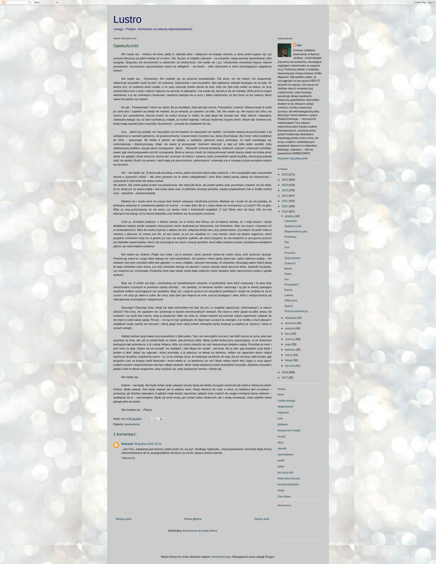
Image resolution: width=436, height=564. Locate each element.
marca (289, 355)
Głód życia (290, 300)
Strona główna (193, 519)
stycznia (290, 365)
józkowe (283, 424)
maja (288, 344)
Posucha (289, 252)
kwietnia (290, 349)
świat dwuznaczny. (289, 478)
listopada (291, 317)
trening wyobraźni (288, 484)
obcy (280, 442)
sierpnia (290, 328)
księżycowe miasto (289, 430)
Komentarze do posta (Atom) (200, 530)
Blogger (269, 556)
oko (299, 45)
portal (281, 460)
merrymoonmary (221, 556)
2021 (285, 201)
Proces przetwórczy (296, 311)
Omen (288, 273)
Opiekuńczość (293, 226)
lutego (289, 360)
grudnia (290, 216)
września (291, 323)
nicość (281, 436)
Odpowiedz (128, 458)
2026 (285, 174)
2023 (285, 190)
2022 (285, 195)
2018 (285, 372)
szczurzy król (285, 472)
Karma (288, 289)
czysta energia (286, 400)
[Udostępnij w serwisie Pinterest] (164, 419)
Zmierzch (290, 263)
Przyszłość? (291, 284)
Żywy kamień (292, 258)
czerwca (290, 339)
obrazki (282, 448)
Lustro (127, 19)
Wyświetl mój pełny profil (293, 158)
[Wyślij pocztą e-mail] (151, 419)
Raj (286, 242)
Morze (288, 268)
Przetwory (290, 236)
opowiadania (132, 424)
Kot (286, 279)
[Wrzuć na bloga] (155, 419)
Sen (286, 247)
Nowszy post (123, 519)
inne (280, 418)
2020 (285, 206)
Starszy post (261, 519)
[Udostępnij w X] (158, 419)
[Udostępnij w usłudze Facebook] (161, 419)
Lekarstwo (290, 221)
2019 (285, 211)
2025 (285, 179)
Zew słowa (284, 496)
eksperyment (285, 406)
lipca (288, 333)
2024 (285, 185)
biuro (281, 394)
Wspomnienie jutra (295, 231)
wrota (281, 490)
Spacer (288, 305)
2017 (285, 377)
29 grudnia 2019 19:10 (147, 443)
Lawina (288, 295)
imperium (283, 412)
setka (281, 466)
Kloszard (127, 443)
